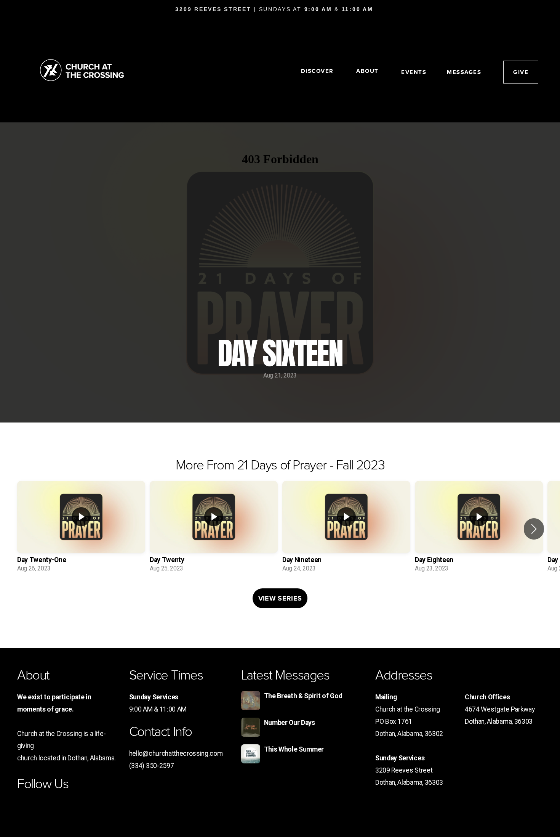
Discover (318, 70)
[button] (534, 529)
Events (413, 72)
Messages (464, 72)
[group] (81, 529)
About (368, 70)
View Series (280, 598)
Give (520, 72)
